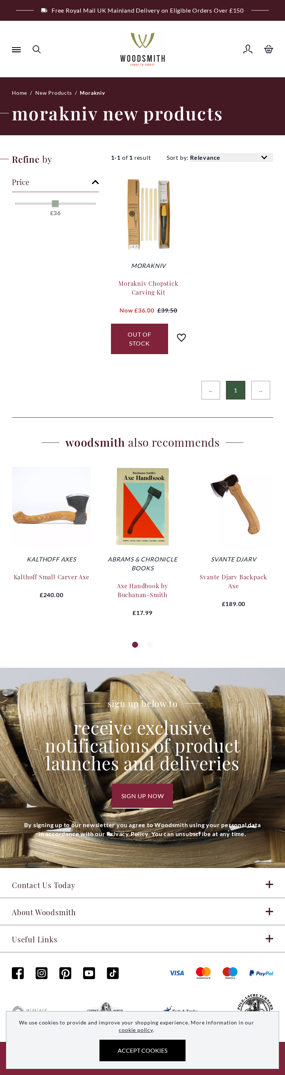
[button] (135, 645)
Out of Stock (139, 339)
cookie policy (136, 1030)
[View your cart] (268, 49)
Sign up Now (142, 795)
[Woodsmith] (142, 49)
